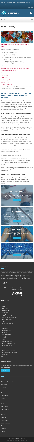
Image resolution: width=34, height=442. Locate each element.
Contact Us (3, 358)
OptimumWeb (23, 440)
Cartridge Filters (5, 328)
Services (3, 306)
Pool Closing (5, 312)
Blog (2, 356)
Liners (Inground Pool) (7, 341)
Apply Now (17, 200)
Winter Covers (5, 354)
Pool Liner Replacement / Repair (9, 317)
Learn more (17, 221)
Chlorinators (5, 332)
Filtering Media (5, 336)
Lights (3, 339)
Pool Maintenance (6, 310)
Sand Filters (4, 347)
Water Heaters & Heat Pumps (8, 350)
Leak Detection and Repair (8, 315)
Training (3, 321)
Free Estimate (5, 370)
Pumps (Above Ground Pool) (8, 343)
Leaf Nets (4, 338)
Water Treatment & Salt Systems (9, 352)
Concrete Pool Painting (7, 319)
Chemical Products (6, 330)
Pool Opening (5, 308)
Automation (4, 327)
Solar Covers (5, 349)
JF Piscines (22, 438)
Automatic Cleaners (6, 325)
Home (2, 305)
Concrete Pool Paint (6, 334)
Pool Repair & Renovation (8, 314)
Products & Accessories (7, 323)
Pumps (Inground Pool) (7, 345)
